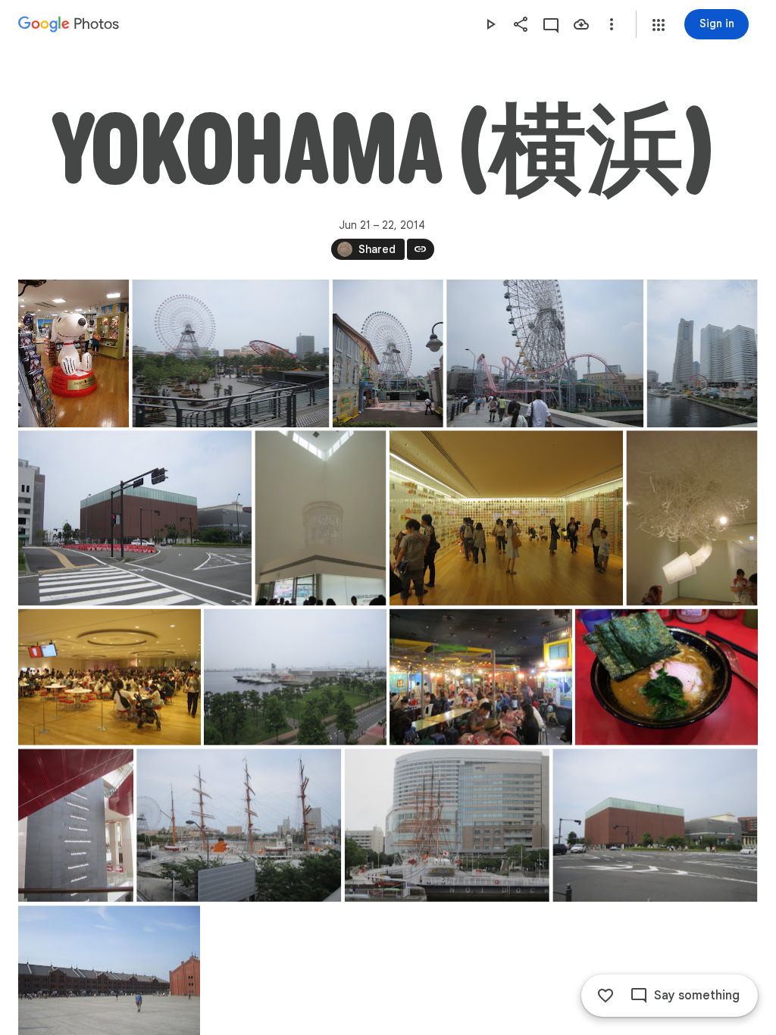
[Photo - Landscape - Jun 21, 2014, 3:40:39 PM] (654, 825)
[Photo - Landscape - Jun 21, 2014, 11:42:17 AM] (230, 353)
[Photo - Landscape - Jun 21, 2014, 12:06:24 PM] (135, 517)
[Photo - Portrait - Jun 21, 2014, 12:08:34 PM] (320, 517)
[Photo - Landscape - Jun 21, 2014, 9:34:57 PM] (666, 677)
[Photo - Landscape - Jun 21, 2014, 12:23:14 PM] (481, 677)
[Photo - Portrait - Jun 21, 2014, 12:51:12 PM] (75, 825)
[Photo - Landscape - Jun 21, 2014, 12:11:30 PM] (506, 517)
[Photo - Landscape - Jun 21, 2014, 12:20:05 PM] (109, 677)
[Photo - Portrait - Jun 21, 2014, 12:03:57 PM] (702, 353)
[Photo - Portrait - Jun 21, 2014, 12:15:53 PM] (691, 517)
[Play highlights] (490, 24)
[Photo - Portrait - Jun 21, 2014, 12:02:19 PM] (388, 353)
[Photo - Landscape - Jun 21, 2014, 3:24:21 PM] (238, 825)
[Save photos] (581, 24)
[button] (658, 25)
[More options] (611, 24)
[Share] (520, 24)
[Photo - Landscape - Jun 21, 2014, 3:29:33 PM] (447, 825)
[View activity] (551, 24)
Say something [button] (697, 995)
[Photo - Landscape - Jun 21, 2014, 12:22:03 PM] (295, 677)
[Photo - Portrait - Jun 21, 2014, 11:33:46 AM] (73, 353)
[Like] (605, 995)
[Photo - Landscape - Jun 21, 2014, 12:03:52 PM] (544, 353)
